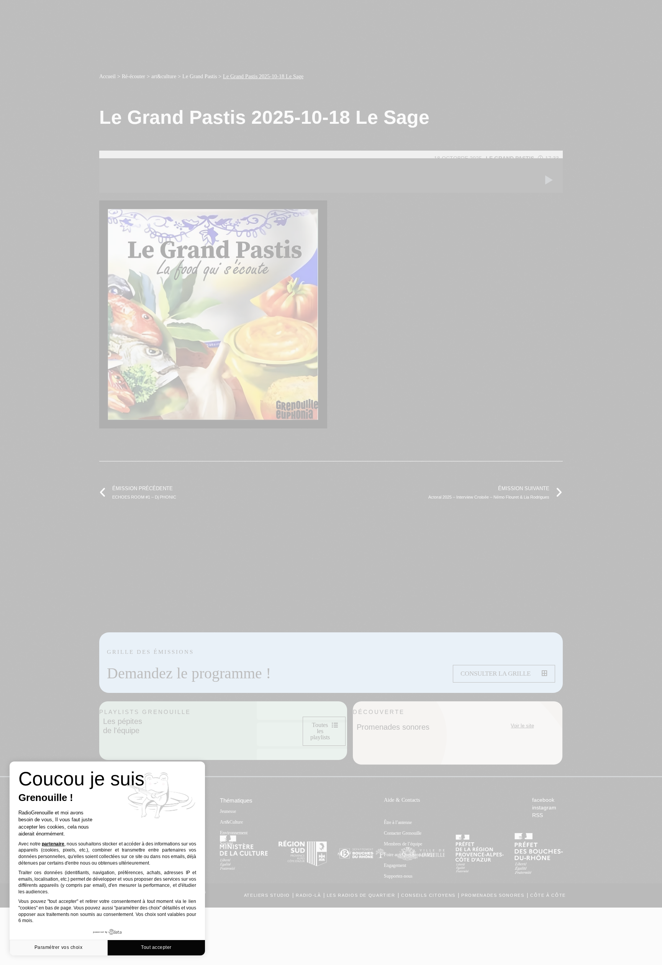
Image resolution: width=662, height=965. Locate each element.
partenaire (53, 844)
